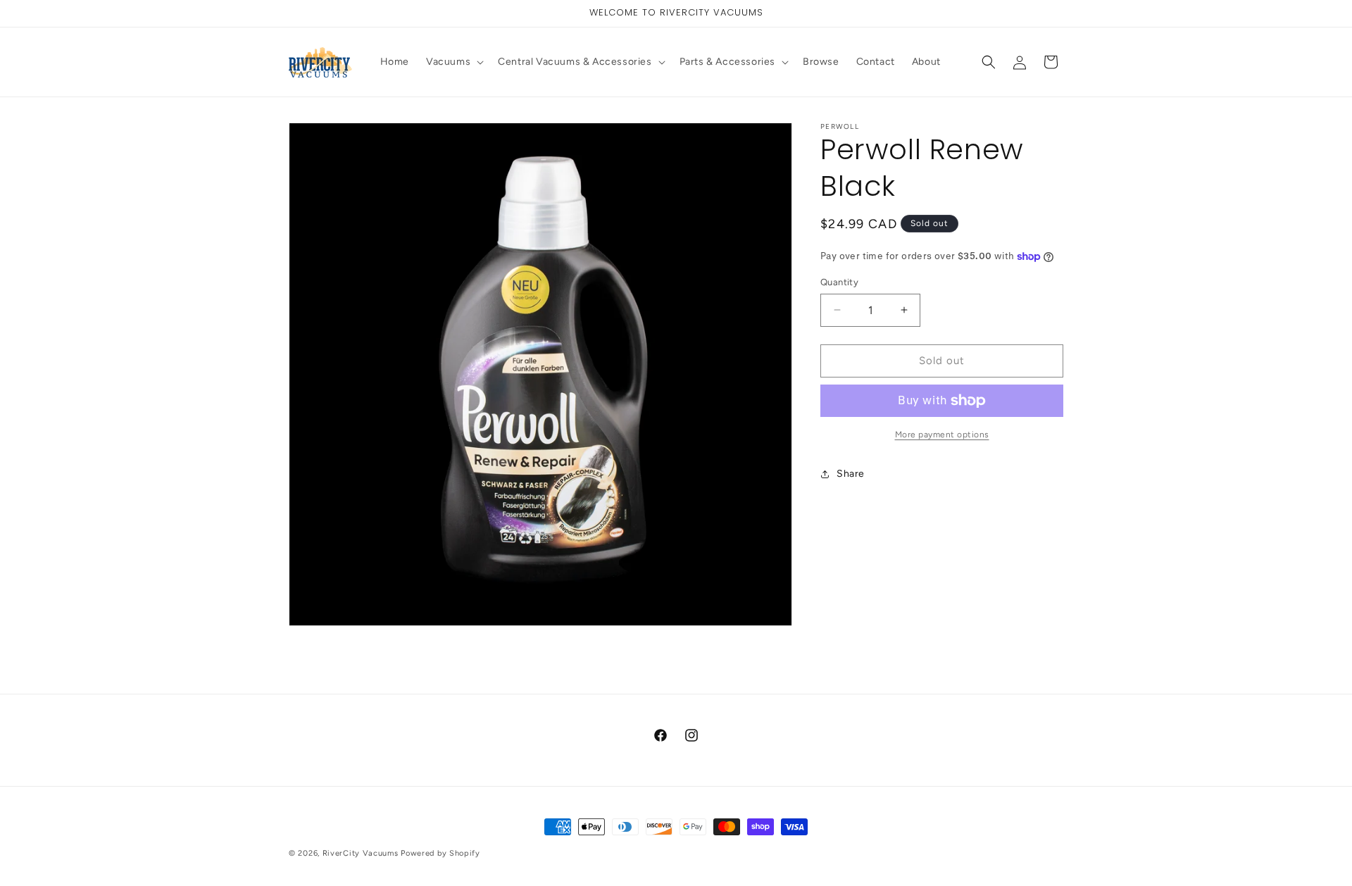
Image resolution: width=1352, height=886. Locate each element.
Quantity (839, 282)
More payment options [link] (942, 434)
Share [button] (851, 474)
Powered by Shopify (440, 853)
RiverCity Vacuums (361, 853)
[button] (453, 62)
